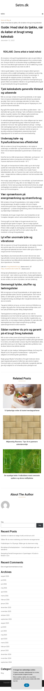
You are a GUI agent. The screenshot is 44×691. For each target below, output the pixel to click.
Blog (8, 20)
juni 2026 (4, 584)
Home (3, 20)
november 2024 (6, 658)
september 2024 (6, 662)
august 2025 (5, 623)
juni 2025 (4, 631)
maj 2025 (4, 635)
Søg (2, 522)
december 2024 (6, 654)
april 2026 (4, 592)
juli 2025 (3, 627)
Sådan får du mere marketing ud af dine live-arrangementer (20, 539)
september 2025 (6, 619)
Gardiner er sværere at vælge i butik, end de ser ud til (17, 535)
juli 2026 (3, 580)
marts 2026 (4, 596)
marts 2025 (4, 642)
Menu (3, 14)
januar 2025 (5, 650)
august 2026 (5, 576)
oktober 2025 (5, 615)
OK (27, 685)
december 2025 (6, 607)
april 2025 (4, 639)
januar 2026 (5, 603)
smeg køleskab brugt (13, 266)
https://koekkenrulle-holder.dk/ (11, 269)
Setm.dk (22, 5)
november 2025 (6, 611)
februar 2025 (5, 646)
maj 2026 (4, 588)
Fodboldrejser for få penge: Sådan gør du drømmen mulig (19, 543)
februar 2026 (5, 599)
